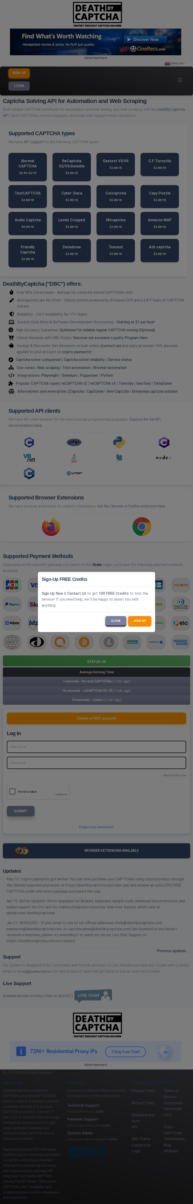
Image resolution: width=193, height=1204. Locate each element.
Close (116, 620)
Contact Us (76, 593)
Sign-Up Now (52, 593)
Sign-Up (140, 620)
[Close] (149, 579)
